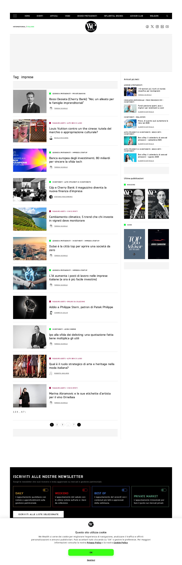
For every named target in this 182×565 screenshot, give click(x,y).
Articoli (54, 16)
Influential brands (113, 16)
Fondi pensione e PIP (154, 100)
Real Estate (140, 117)
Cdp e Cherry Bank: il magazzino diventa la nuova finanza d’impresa (78, 189)
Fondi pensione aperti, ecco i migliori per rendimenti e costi (151, 107)
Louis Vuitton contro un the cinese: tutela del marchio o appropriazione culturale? (80, 130)
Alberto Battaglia (146, 112)
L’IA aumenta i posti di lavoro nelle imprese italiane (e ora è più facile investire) (78, 277)
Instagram (157, 26)
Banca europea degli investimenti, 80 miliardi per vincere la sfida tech (79, 159)
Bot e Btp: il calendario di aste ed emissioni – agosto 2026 (152, 155)
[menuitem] (19, 27)
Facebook (147, 26)
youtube (167, 26)
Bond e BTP (156, 132)
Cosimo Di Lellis (61, 312)
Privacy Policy (94, 542)
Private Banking (79, 93)
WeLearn (154, 16)
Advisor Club (136, 16)
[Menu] (15, 16)
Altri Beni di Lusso (74, 123)
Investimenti (57, 182)
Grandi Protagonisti (87, 16)
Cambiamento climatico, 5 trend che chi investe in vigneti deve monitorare (81, 218)
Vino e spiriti (72, 211)
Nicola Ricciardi (61, 138)
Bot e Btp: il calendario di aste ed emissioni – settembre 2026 (152, 139)
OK (91, 552)
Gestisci (91, 560)
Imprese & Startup (80, 152)
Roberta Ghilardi (61, 373)
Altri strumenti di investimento (77, 182)
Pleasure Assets (59, 123)
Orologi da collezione (76, 301)
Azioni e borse (70, 329)
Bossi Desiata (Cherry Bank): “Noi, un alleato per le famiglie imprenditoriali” (81, 100)
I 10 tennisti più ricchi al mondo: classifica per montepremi (152, 90)
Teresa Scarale (61, 108)
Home (27, 16)
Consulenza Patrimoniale (134, 100)
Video (67, 16)
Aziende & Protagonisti (61, 93)
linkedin (162, 26)
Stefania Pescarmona (63, 196)
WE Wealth (91, 26)
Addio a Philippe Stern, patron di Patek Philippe (81, 307)
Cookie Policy (121, 542)
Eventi (40, 16)
